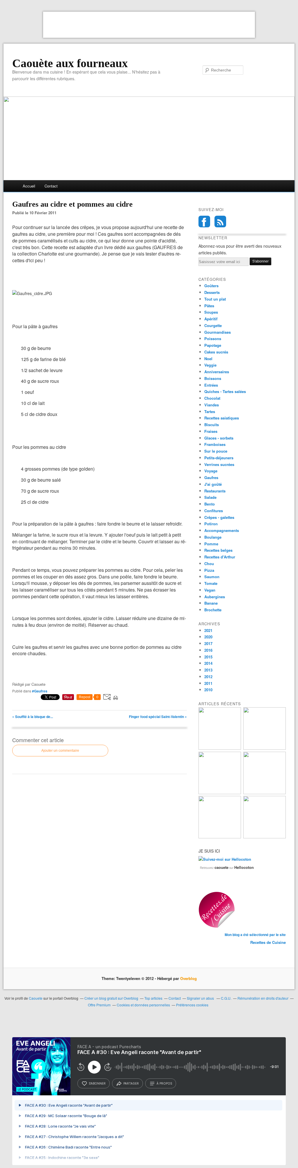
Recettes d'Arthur (219, 557)
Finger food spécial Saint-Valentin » (158, 716)
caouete (221, 867)
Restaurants (215, 491)
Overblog (188, 978)
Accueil (29, 186)
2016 (208, 650)
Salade (210, 497)
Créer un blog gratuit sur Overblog (111, 998)
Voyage (210, 471)
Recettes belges (218, 550)
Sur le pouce (215, 451)
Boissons (212, 378)
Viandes (211, 405)
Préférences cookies (192, 1004)
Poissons (212, 338)
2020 (208, 637)
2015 (208, 657)
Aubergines (214, 596)
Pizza (209, 570)
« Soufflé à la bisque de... (32, 716)
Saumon (211, 576)
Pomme (211, 544)
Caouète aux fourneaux (70, 63)
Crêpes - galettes (219, 517)
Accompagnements (221, 530)
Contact (51, 186)
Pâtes (209, 305)
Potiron (211, 523)
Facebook (204, 221)
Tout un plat (215, 299)
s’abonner (97, 1083)
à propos (164, 1083)
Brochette (212, 609)
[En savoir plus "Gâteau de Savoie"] (219, 792)
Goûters (211, 285)
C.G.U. (226, 998)
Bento (209, 504)
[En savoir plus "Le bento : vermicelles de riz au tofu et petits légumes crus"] (219, 748)
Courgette (213, 325)
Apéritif (210, 319)
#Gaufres (39, 691)
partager (131, 1083)
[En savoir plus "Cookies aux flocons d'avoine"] (264, 792)
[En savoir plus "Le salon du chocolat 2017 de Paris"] (219, 837)
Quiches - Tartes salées (225, 391)
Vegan (209, 590)
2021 (208, 630)
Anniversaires (216, 371)
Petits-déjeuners (218, 457)
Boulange (212, 537)
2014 (208, 663)
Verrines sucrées (219, 464)
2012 (208, 676)
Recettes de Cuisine (268, 942)
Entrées (211, 385)
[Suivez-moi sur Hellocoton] (224, 859)
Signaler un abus (201, 998)
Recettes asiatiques (221, 418)
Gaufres (211, 477)
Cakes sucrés (216, 352)
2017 (208, 643)
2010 (208, 689)
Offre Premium (99, 1004)
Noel (208, 358)
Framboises (215, 444)
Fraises (210, 431)
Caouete (35, 998)
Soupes (211, 312)
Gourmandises (217, 332)
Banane (211, 603)
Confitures (213, 510)
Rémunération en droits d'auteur (262, 998)
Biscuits (211, 424)
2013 (208, 670)
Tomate (210, 583)
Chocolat (212, 398)
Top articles (153, 998)
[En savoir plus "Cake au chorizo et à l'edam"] (264, 837)
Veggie (210, 365)
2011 (208, 683)
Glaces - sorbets (218, 438)
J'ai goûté (213, 484)
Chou (209, 563)
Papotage (212, 345)
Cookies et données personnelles (143, 1004)
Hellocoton (244, 867)
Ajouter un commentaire (60, 751)
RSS (220, 221)
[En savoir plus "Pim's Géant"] (264, 748)
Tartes (209, 411)
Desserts (212, 292)
